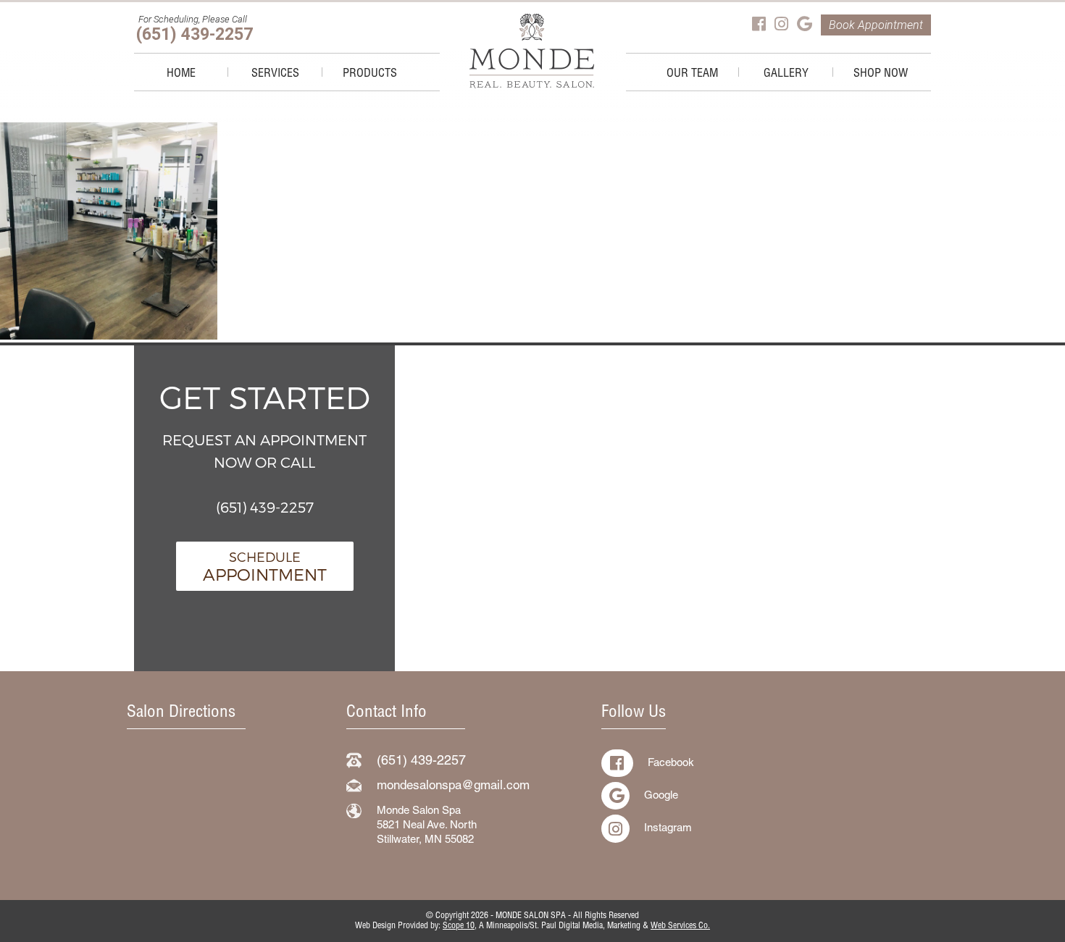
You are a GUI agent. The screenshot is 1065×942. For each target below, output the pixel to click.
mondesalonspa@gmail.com (453, 787)
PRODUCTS (370, 74)
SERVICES (275, 74)
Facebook (671, 763)
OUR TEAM (692, 74)
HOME (181, 74)
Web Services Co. (680, 926)
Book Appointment (876, 25)
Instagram (668, 828)
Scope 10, (460, 926)
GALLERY (786, 74)
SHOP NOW (880, 74)
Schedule (265, 566)
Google (661, 796)
